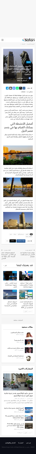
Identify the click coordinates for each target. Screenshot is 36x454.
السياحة (28, 62)
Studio (12, 447)
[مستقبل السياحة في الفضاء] (29, 358)
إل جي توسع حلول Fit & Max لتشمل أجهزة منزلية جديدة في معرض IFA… (15, 425)
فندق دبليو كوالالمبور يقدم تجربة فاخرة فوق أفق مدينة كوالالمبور (18, 394)
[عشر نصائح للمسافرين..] (29, 335)
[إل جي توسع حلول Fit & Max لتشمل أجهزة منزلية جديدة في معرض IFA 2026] (29, 426)
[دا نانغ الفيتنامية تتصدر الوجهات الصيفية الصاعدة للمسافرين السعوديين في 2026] (26, 294)
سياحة (15, 234)
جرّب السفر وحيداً (19, 340)
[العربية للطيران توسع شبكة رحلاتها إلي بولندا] (29, 410)
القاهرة (27, 234)
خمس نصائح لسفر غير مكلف (15, 348)
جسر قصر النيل (21, 234)
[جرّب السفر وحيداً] (29, 342)
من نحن (28, 443)
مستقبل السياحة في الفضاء (16, 356)
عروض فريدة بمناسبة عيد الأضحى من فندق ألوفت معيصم (27, 255)
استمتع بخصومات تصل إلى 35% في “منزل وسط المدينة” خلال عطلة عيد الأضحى (8, 256)
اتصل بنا (20, 443)
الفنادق (30, 374)
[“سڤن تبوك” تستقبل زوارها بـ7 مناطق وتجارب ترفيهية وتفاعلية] (26, 276)
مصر (11, 234)
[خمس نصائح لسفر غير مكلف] (29, 350)
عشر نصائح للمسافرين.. (17, 332)
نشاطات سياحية (29, 236)
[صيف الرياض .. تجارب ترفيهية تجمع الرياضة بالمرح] (10, 276)
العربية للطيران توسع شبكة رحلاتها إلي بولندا (14, 409)
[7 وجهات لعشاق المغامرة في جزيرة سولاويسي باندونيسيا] (10, 294)
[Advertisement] (18, 19)
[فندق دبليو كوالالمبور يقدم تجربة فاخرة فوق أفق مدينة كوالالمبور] (18, 381)
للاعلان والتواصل (10, 443)
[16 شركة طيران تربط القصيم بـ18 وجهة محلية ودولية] (29, 418)
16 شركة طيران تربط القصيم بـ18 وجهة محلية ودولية (14, 417)
